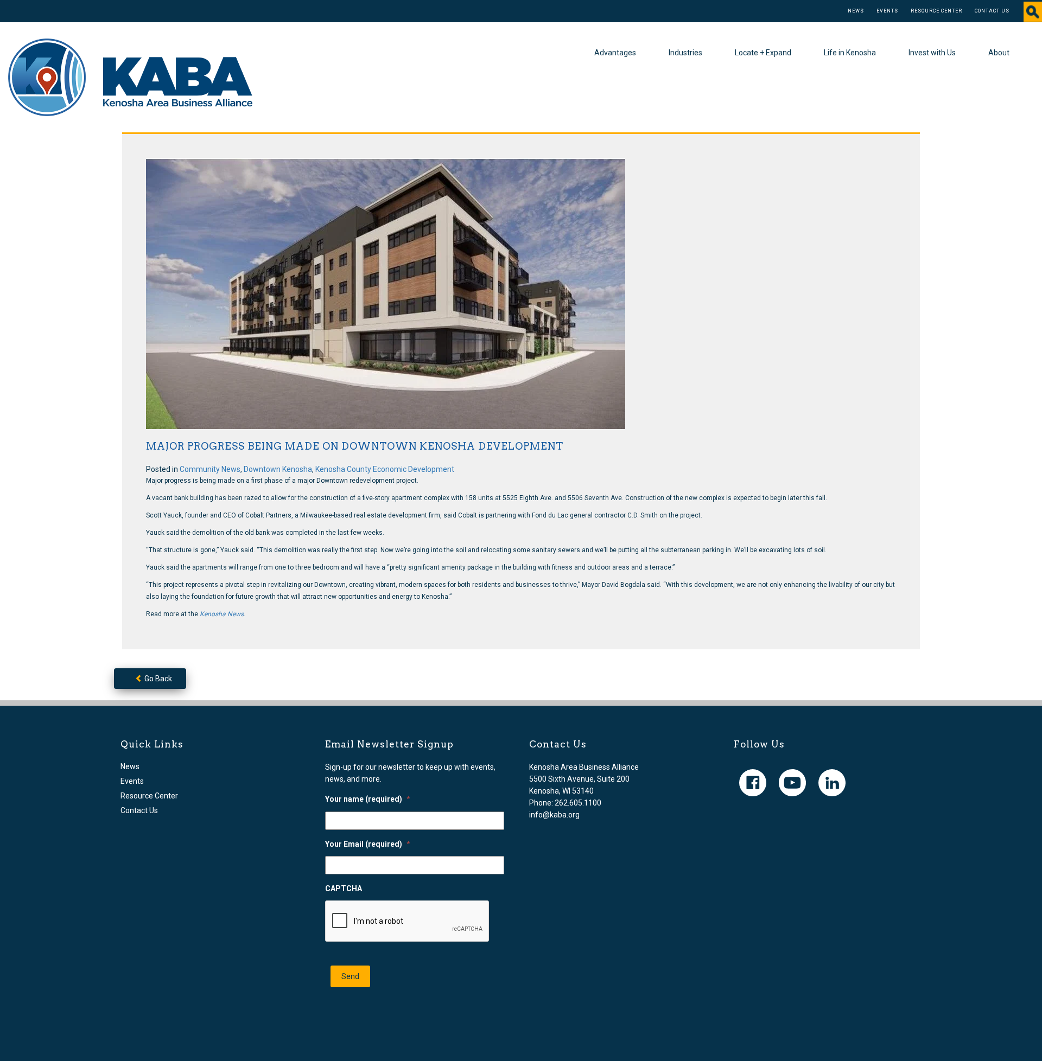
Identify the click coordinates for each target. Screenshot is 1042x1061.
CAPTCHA (343, 888)
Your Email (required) (367, 844)
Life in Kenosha (850, 52)
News (856, 11)
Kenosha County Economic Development (384, 469)
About (998, 52)
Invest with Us (932, 52)
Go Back (157, 678)
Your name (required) (367, 799)
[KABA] (130, 76)
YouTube (792, 782)
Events (887, 11)
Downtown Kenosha (278, 469)
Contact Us (992, 11)
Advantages (615, 52)
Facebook (752, 782)
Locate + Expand (763, 52)
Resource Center (936, 11)
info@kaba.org (554, 814)
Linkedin (832, 782)
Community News (210, 469)
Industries (685, 52)
